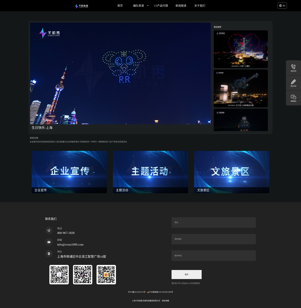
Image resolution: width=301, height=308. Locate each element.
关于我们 (199, 5)
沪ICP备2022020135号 (136, 292)
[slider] (118, 122)
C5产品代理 (161, 5)
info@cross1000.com (70, 244)
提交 (186, 274)
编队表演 (138, 5)
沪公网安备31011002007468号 (161, 292)
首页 (120, 5)
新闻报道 (181, 5)
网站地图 (165, 301)
